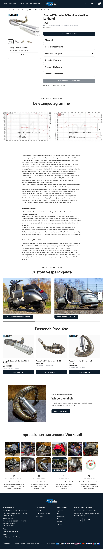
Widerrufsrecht (61, 519)
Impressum (60, 511)
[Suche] (92, 4)
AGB (58, 513)
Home (5, 4)
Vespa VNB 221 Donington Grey (18, 316)
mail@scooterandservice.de (11, 537)
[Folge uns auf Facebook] (76, 520)
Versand (59, 521)
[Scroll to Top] (99, 545)
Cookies (59, 524)
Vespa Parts (12, 4)
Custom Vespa (23, 4)
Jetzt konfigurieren (69, 33)
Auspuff (20, 10)
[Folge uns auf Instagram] (80, 520)
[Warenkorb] (99, 4)
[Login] (95, 4)
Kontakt (38, 511)
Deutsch (85, 4)
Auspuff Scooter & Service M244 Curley (81, 362)
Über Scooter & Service (43, 513)
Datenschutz (60, 516)
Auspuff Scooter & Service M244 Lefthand (16, 362)
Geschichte (39, 516)
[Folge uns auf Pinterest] (84, 520)
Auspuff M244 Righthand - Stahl (48, 361)
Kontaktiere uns (60, 411)
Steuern (62, 25)
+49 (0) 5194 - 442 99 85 (10, 531)
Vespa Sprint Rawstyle (66, 316)
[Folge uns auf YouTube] (89, 520)
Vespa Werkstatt (35, 4)
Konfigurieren (18, 372)
